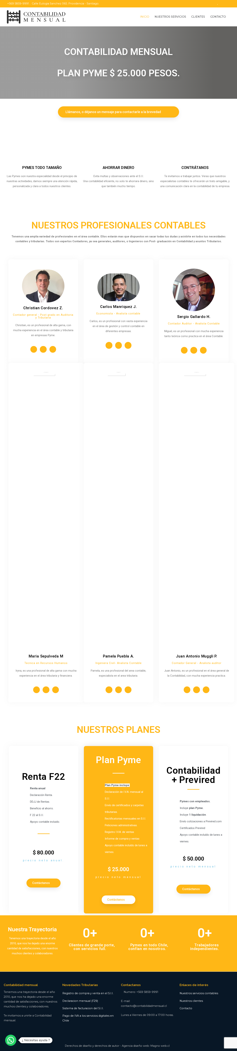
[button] (118, 111)
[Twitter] (43, 349)
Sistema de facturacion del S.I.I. (83, 1008)
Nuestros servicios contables (199, 993)
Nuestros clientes (191, 1001)
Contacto (186, 1008)
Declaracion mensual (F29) (80, 1001)
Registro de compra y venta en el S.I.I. (87, 993)
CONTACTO (218, 16)
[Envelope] (52, 349)
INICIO (144, 16)
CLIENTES (198, 16)
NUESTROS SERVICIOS (170, 16)
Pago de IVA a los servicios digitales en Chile (88, 1018)
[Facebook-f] (33, 349)
